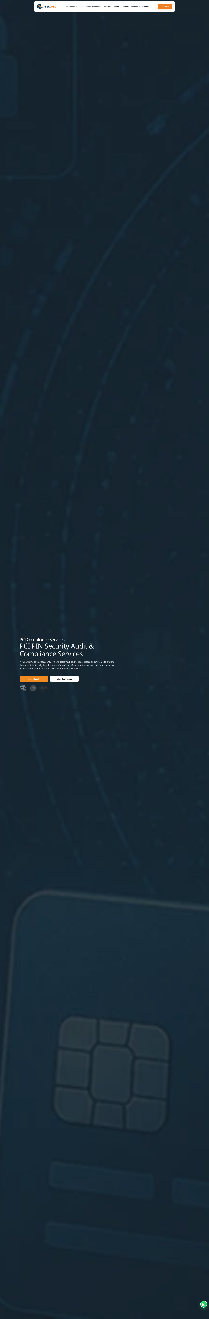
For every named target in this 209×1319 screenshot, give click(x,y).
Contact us (165, 7)
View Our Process (64, 679)
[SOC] (33, 688)
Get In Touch (33, 679)
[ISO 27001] (44, 688)
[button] (71, 6)
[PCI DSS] (23, 688)
